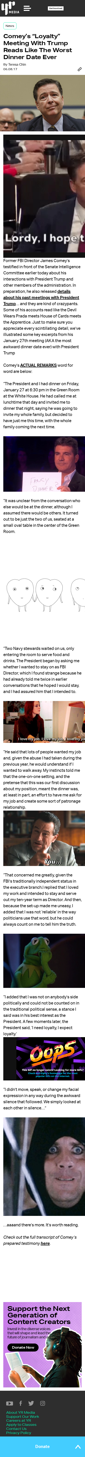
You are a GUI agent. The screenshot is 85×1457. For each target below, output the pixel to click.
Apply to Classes (21, 1424)
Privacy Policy (18, 1433)
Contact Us (16, 1428)
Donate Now (23, 1347)
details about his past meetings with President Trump (41, 298)
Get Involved (55, 8)
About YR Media (20, 1412)
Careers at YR (18, 1420)
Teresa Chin (17, 64)
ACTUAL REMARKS (38, 365)
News (10, 26)
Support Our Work (22, 1416)
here (45, 1244)
